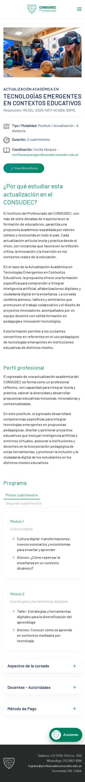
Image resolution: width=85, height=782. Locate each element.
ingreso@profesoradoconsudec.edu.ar (55, 766)
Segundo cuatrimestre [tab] (23, 503)
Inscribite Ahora (25, 168)
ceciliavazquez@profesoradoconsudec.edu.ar (45, 155)
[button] (79, 9)
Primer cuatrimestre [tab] (22, 495)
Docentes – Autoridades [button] (29, 687)
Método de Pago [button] (21, 708)
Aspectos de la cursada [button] (28, 665)
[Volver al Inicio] (42, 9)
